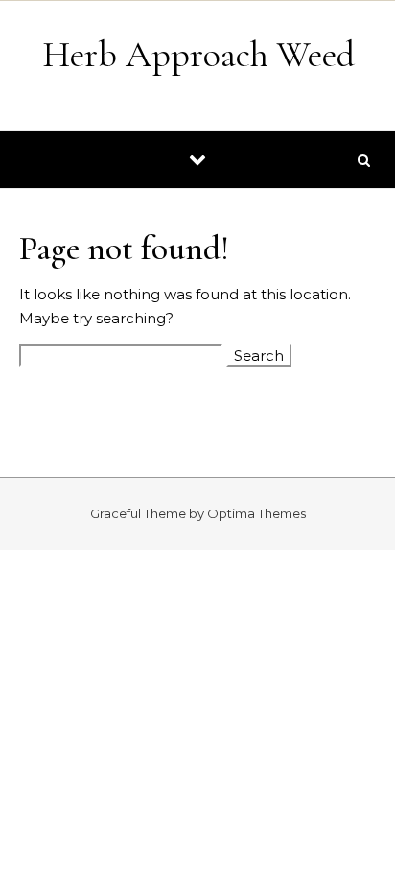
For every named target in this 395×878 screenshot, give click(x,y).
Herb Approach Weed (198, 55)
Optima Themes (256, 513)
